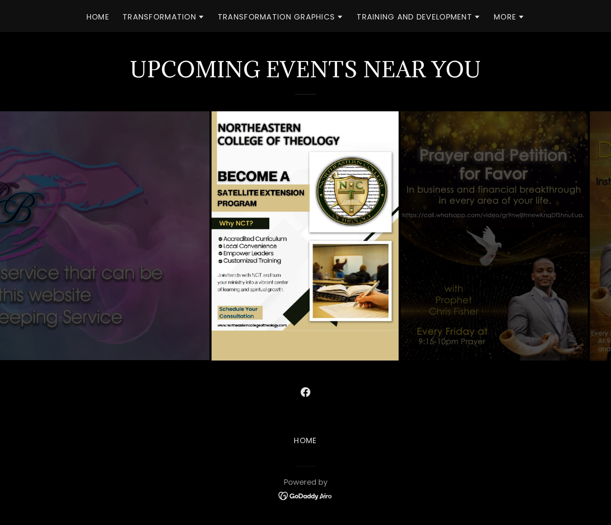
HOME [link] (97, 17)
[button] (163, 17)
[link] (305, 392)
